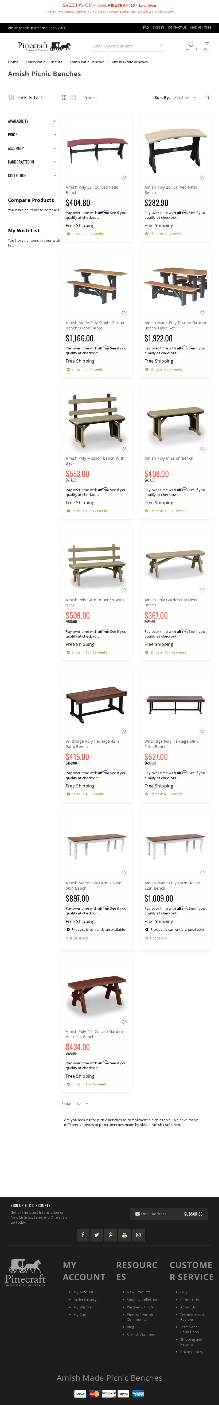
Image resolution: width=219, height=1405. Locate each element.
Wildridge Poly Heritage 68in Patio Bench (171, 744)
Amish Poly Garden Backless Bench (170, 602)
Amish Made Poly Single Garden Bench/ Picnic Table (96, 325)
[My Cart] (207, 45)
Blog (130, 1326)
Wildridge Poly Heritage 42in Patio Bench (92, 744)
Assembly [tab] (16, 148)
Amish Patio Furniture (43, 61)
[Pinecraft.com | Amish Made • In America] (25, 1272)
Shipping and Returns (191, 1342)
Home (13, 61)
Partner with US (140, 1307)
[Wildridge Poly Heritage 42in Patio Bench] (97, 705)
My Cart (80, 1314)
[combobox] (127, 46)
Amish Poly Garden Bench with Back (95, 602)
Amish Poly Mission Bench (168, 458)
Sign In (158, 27)
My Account (83, 1291)
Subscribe (193, 1214)
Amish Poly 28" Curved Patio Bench (170, 190)
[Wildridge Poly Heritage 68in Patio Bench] (175, 705)
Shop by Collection (142, 1299)
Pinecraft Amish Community (140, 1317)
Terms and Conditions (189, 1329)
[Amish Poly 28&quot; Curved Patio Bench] (175, 151)
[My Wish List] (191, 45)
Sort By (162, 97)
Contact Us (177, 27)
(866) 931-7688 (200, 27)
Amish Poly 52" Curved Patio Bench (92, 190)
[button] (185, 97)
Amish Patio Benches (86, 61)
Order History (85, 1299)
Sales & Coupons (141, 1334)
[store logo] (44, 46)
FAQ (146, 27)
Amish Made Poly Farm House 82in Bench (172, 885)
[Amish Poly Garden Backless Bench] (175, 563)
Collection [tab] (17, 175)
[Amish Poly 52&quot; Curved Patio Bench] (97, 151)
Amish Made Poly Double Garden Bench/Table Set (175, 325)
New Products (139, 1291)
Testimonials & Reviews (192, 1317)
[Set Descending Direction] (207, 97)
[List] (72, 97)
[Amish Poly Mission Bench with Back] (97, 422)
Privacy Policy (191, 1351)
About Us (188, 1307)
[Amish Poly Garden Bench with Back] (97, 563)
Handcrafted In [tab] (21, 162)
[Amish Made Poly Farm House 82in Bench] (175, 846)
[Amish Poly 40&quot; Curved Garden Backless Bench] (97, 995)
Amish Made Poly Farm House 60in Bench (93, 885)
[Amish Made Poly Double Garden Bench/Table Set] (175, 286)
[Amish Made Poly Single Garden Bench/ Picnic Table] (97, 286)
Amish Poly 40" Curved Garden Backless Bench (94, 1034)
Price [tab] (12, 134)
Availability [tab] (18, 121)
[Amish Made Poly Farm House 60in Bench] (97, 846)
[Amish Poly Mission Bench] (175, 422)
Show (66, 1103)
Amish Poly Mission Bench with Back (95, 461)
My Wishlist (83, 1307)
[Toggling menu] (8, 46)
